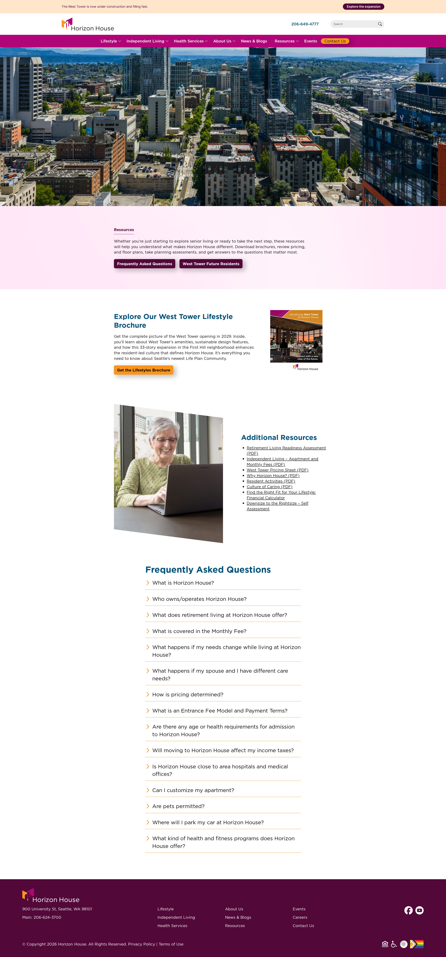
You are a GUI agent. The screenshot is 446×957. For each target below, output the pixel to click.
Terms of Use (171, 944)
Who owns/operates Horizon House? (199, 599)
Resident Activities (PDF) (271, 481)
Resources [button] (285, 41)
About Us (234, 909)
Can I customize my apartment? (193, 790)
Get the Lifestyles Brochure (143, 370)
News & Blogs (238, 917)
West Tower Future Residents (211, 263)
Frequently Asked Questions (144, 263)
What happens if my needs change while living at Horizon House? (226, 650)
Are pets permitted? (178, 806)
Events (299, 909)
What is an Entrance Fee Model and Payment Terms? (219, 710)
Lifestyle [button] (109, 41)
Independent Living (176, 917)
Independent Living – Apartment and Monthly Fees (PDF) (282, 461)
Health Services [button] (189, 41)
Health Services (172, 925)
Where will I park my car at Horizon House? (208, 822)
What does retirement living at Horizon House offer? (219, 615)
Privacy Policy (141, 944)
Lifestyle (165, 909)
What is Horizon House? (183, 582)
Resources (235, 925)
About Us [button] (222, 41)
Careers (300, 917)
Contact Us (303, 925)
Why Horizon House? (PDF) (273, 475)
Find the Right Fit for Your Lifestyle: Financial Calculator (281, 494)
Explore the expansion (363, 6)
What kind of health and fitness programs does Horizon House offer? (223, 842)
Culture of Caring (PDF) (270, 486)
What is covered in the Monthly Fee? (199, 631)
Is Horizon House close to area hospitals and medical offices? (220, 770)
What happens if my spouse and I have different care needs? (220, 674)
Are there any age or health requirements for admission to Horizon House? (223, 730)
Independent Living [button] (145, 41)
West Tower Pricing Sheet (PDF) (278, 470)
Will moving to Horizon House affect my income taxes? (223, 750)
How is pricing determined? (187, 694)
